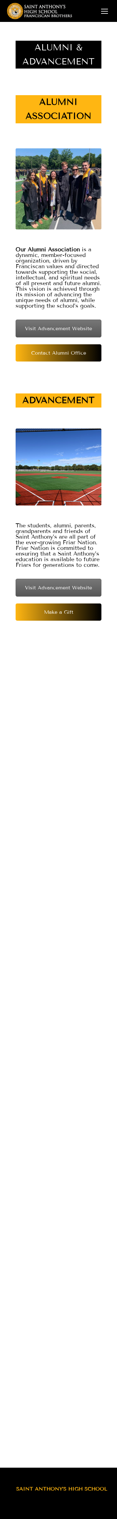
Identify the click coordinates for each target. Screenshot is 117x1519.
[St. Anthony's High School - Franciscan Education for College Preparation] (54, 11)
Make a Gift (58, 612)
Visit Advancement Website (58, 328)
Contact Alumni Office (58, 353)
